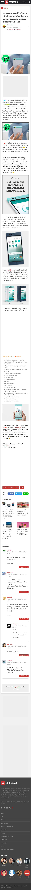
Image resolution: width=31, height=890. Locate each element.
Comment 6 (18, 29)
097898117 (14, 624)
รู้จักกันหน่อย (4, 839)
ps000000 (9, 660)
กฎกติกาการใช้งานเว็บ (7, 836)
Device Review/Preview (7, 826)
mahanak (9, 597)
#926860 (9, 576)
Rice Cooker (27, 866)
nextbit (16, 487)
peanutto (11, 25)
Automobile (4, 829)
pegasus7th (10, 572)
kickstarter (10, 487)
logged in (16, 687)
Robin (22, 487)
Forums (3, 833)
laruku (3, 877)
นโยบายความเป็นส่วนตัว (7, 849)
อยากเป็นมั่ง (27, 878)
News (6, 8)
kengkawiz (19, 865)
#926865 (9, 601)
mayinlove (9, 644)
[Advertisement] (15, 43)
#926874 (9, 648)
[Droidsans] (11, 2)
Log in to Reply (24, 567)
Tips (2, 816)
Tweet (19, 493)
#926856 (9, 553)
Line (26, 493)
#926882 (9, 664)
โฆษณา (3, 846)
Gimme (12, 865)
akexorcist (11, 877)
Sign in (25, 2)
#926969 (14, 629)
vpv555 (9, 550)
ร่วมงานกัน (4, 843)
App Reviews (4, 823)
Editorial (3, 820)
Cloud (4, 487)
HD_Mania (19, 877)
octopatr (4, 865)
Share (11, 493)
